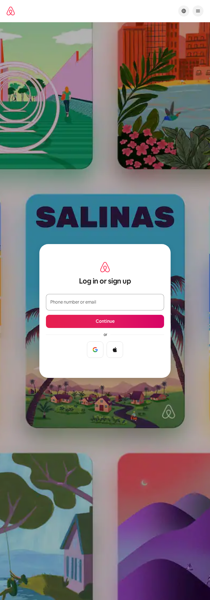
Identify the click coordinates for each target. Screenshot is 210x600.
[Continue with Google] (95, 349)
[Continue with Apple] (115, 349)
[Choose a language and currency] (183, 10)
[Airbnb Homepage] (11, 11)
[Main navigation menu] (197, 10)
